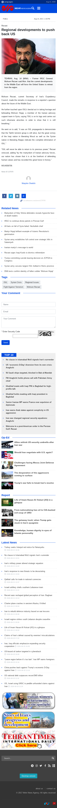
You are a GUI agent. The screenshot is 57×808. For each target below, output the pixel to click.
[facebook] (45, 765)
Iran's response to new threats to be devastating (24, 571)
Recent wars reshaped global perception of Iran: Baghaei (28, 595)
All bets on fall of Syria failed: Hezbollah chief (23, 226)
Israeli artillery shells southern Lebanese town (23, 587)
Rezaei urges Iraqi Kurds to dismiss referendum (24, 253)
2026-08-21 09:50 (13, 606)
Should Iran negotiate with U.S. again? (33, 452)
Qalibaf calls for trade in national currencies (22, 579)
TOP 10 (8, 354)
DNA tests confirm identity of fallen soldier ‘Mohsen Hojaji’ (28, 271)
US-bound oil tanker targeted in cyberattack (22, 651)
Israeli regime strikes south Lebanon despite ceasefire (27, 619)
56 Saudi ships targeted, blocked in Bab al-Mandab (29, 373)
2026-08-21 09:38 (13, 614)
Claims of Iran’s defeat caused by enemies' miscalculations (29, 635)
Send (5, 342)
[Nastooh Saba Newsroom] (45, 803)
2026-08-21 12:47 (13, 582)
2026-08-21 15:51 (13, 558)
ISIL (5, 282)
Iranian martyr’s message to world (18, 247)
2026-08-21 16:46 (13, 550)
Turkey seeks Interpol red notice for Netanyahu (24, 547)
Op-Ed (5, 437)
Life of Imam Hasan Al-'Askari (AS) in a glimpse (24, 627)
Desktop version (28, 776)
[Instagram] (36, 765)
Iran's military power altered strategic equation (23, 563)
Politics (5, 19)
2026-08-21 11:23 (13, 590)
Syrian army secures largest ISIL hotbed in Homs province (29, 266)
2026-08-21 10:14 (13, 598)
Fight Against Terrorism (13, 287)
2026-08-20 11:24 (17, 686)
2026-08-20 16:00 (13, 654)
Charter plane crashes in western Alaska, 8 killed (25, 603)
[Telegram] (32, 765)
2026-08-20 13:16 (23, 670)
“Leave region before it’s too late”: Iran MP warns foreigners (29, 659)
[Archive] (54, 765)
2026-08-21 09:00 (13, 630)
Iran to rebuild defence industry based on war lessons (27, 611)
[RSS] (49, 765)
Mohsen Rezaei (33, 287)
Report (5, 495)
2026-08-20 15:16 (13, 662)
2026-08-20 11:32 (13, 678)
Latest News (9, 542)
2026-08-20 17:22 (13, 638)
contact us (51, 788)
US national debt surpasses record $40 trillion (23, 675)
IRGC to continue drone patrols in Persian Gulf (24, 221)
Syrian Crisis (16, 282)
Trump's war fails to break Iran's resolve (34, 483)
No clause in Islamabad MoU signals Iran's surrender (30, 360)
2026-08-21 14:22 (13, 566)
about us (39, 788)
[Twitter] (41, 765)
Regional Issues (32, 282)
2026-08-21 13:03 (13, 574)
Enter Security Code (10, 331)
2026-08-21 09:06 (13, 622)
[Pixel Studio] (53, 803)
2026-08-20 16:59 (23, 646)
